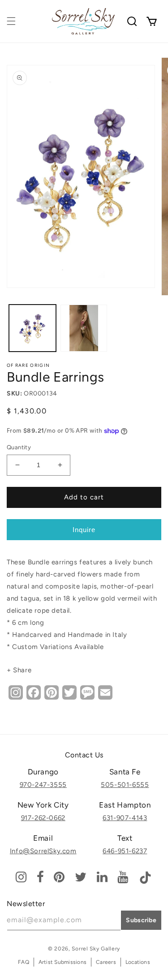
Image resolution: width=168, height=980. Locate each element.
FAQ (23, 962)
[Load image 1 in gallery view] (32, 328)
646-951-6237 (125, 851)
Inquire (84, 529)
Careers (106, 962)
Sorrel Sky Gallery (96, 949)
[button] (11, 21)
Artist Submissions (62, 962)
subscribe (141, 920)
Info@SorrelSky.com (43, 851)
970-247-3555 (43, 785)
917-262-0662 (43, 818)
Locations (137, 962)
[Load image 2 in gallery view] (84, 328)
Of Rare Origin (28, 365)
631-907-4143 (125, 818)
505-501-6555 (125, 785)
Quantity (19, 447)
